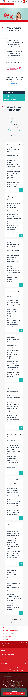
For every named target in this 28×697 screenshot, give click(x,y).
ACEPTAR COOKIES (20, 693)
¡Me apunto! (8, 636)
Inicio (6, 628)
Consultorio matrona (11, 633)
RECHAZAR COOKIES (8, 693)
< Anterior (14, 619)
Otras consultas (8, 92)
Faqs (6, 639)
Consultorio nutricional (11, 630)
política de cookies (11, 688)
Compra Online (7, 4)
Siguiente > (13, 622)
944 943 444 (24, 642)
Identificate (14, 84)
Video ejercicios (8, 96)
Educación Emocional (10, 99)
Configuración (14, 691)
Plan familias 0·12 (14, 16)
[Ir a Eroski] (24, 1)
